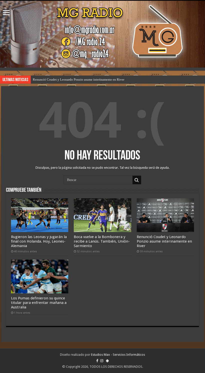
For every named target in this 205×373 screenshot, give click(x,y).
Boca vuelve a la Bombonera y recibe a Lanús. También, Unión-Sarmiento (102, 241)
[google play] (107, 361)
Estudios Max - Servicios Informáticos (118, 354)
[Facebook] (97, 361)
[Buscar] (136, 180)
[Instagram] (102, 361)
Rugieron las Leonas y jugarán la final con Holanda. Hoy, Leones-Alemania (39, 241)
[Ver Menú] (6, 13)
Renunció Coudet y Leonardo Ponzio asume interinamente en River (78, 79)
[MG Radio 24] (102, 34)
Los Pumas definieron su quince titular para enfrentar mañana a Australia (38, 302)
